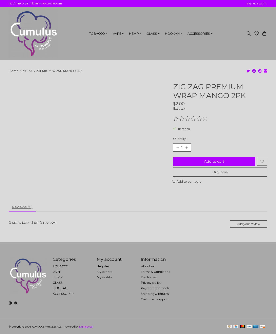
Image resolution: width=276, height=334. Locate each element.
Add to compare (189, 181)
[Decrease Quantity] (177, 147)
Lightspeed (86, 326)
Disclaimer (148, 277)
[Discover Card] (262, 327)
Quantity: (179, 139)
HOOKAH (60, 288)
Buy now (220, 172)
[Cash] (229, 327)
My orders (104, 272)
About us (147, 266)
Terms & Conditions (155, 272)
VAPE (57, 272)
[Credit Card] (235, 327)
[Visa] (249, 327)
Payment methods (155, 288)
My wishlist (105, 277)
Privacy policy (151, 283)
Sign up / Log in (256, 3)
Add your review (248, 224)
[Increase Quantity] (186, 147)
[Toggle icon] (249, 33)
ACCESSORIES (64, 294)
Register (103, 266)
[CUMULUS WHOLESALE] (33, 33)
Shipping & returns (155, 294)
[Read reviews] (188, 118)
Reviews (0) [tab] (22, 207)
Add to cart (214, 161)
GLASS (58, 283)
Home (13, 71)
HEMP (58, 277)
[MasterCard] (242, 327)
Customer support (155, 299)
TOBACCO (60, 266)
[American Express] (255, 327)
